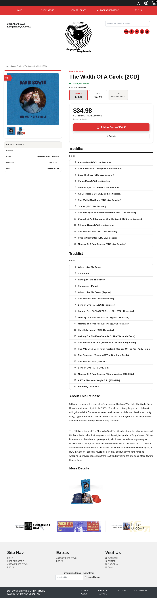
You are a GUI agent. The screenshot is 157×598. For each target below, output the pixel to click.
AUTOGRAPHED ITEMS (108, 10)
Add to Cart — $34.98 (113, 127)
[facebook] (131, 31)
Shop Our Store (15, 561)
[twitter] (136, 31)
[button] (49, 10)
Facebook (112, 558)
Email (110, 567)
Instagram (112, 564)
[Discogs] (126, 31)
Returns (121, 591)
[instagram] (142, 31)
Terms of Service (102, 592)
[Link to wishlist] (139, 3)
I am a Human (93, 577)
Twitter (111, 561)
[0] (154, 3)
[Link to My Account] (146, 3)
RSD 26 (138, 10)
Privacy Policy (84, 592)
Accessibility (140, 591)
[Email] (147, 31)
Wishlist (112, 136)
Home (6, 66)
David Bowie (16, 66)
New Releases (78, 10)
